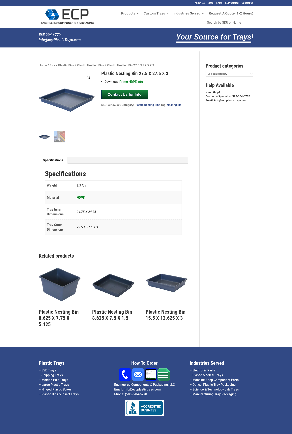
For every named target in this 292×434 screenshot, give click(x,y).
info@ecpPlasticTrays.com (60, 40)
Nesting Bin (174, 104)
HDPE (81, 197)
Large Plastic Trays (55, 385)
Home (43, 65)
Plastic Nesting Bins (90, 65)
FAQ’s (219, 3)
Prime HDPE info (131, 82)
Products (128, 13)
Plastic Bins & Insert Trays (60, 394)
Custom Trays (154, 13)
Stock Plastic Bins (62, 65)
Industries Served (186, 13)
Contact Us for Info (124, 94)
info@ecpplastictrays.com (142, 389)
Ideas (210, 3)
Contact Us (247, 3)
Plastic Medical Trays (207, 375)
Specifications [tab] (53, 160)
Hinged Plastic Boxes (57, 389)
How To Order (144, 363)
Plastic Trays (51, 363)
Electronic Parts (203, 370)
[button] (88, 77)
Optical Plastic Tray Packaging (214, 385)
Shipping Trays (52, 375)
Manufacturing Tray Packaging (214, 394)
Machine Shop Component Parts (215, 380)
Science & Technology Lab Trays (215, 389)
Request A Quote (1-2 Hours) (231, 13)
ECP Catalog (232, 3)
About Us (200, 3)
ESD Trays (49, 370)
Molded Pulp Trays (55, 380)
